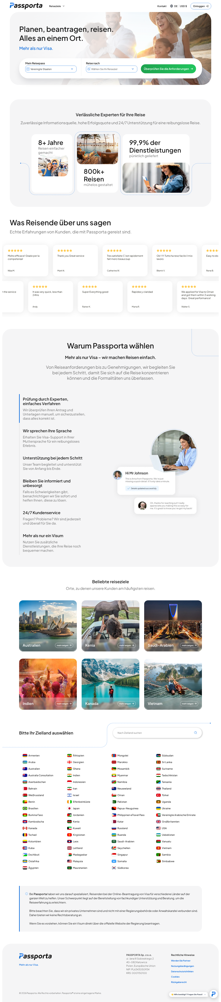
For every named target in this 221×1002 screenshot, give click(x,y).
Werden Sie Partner (180, 960)
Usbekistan (168, 834)
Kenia (76, 821)
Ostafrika (33, 861)
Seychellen (123, 848)
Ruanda (121, 834)
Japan (76, 808)
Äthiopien (78, 755)
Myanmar (122, 775)
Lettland (78, 848)
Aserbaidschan (37, 781)
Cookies (175, 976)
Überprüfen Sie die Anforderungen (166, 68)
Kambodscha (36, 821)
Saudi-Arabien (125, 841)
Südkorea (123, 867)
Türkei (165, 795)
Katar (120, 821)
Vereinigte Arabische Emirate (179, 815)
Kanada (32, 828)
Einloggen (199, 6)
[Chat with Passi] (213, 994)
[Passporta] (26, 6)
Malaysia (78, 861)
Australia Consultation (40, 775)
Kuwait (77, 828)
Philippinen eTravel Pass (130, 815)
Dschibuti (33, 854)
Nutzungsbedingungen (182, 966)
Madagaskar (80, 854)
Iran (75, 788)
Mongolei (122, 755)
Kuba (31, 848)
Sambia (166, 854)
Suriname (167, 768)
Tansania (167, 781)
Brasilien (33, 808)
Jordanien (78, 815)
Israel (76, 795)
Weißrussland (36, 795)
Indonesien (79, 781)
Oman (120, 795)
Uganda (166, 801)
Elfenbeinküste (81, 801)
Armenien (34, 755)
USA (164, 828)
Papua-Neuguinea (127, 808)
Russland (122, 828)
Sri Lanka (167, 762)
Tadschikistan (169, 775)
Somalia (122, 861)
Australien (34, 768)
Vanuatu (166, 841)
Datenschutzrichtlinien (182, 971)
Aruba (31, 762)
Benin (31, 801)
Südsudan (167, 755)
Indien (76, 775)
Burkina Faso (35, 815)
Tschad (32, 834)
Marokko (122, 762)
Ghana (76, 768)
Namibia (122, 781)
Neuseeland (124, 788)
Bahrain (32, 788)
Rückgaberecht (179, 982)
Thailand (166, 788)
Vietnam (167, 848)
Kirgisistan (79, 834)
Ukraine (166, 808)
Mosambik (123, 768)
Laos (75, 841)
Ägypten (33, 867)
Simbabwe (168, 861)
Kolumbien (34, 841)
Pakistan (122, 801)
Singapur (122, 854)
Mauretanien (80, 867)
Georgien (78, 762)
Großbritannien (170, 821)
